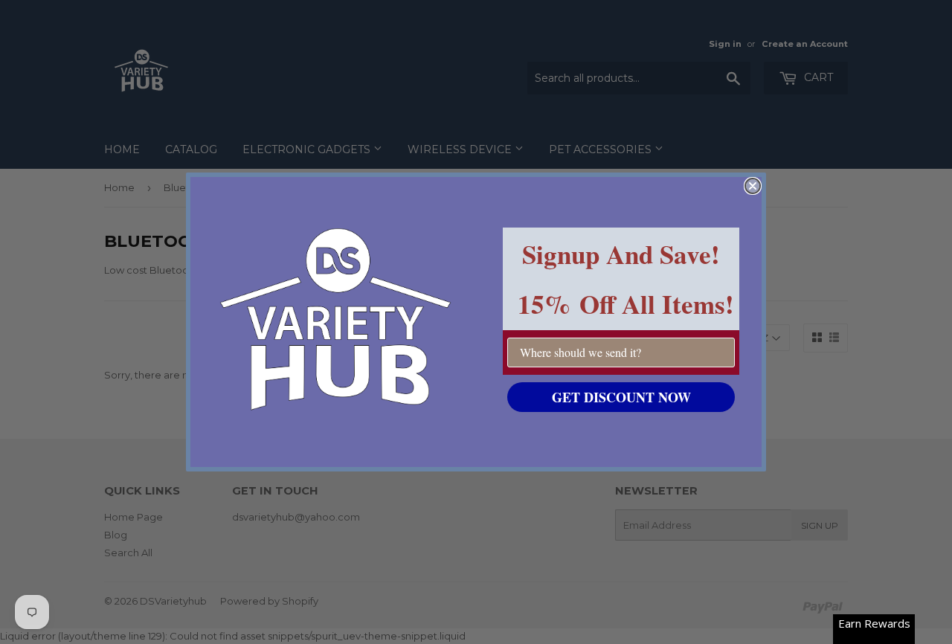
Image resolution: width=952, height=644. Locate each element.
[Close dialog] (752, 185)
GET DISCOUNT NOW (621, 397)
